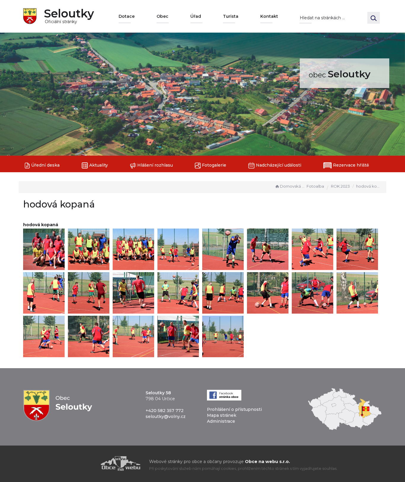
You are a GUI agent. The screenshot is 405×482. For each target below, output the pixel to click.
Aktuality (98, 165)
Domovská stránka (292, 186)
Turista (230, 16)
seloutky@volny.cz (166, 416)
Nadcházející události (278, 165)
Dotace (127, 16)
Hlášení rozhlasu (154, 165)
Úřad (195, 16)
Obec (162, 16)
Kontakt (269, 16)
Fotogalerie (213, 165)
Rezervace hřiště (350, 165)
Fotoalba (315, 186)
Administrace (221, 421)
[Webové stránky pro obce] (87, 463)
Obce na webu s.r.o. (267, 461)
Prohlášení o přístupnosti (234, 409)
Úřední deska (45, 165)
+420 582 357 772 (165, 410)
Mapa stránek (221, 415)
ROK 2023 (340, 186)
